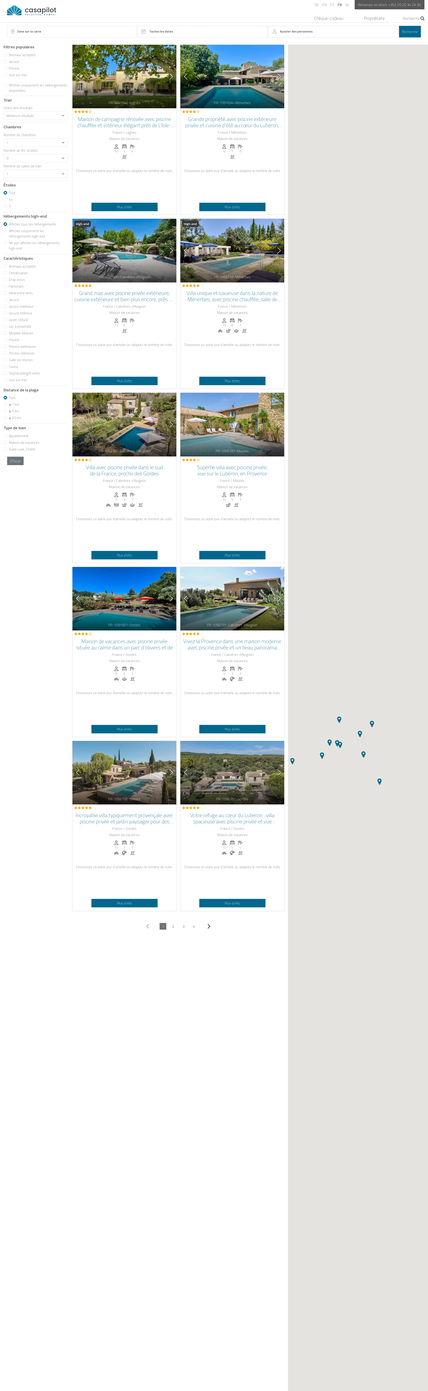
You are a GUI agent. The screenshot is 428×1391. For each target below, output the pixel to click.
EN (324, 4)
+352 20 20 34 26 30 (404, 4)
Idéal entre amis (21, 293)
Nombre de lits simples (21, 150)
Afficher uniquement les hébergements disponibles (38, 87)
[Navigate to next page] (208, 926)
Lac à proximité (20, 326)
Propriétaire (374, 18)
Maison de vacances (24, 442)
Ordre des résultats (18, 107)
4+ (11, 199)
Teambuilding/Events (24, 373)
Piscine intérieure (22, 353)
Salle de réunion (21, 359)
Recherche (410, 31)
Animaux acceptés (22, 54)
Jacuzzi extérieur (21, 306)
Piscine (14, 68)
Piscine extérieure (22, 346)
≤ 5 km (14, 411)
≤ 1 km (14, 404)
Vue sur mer (18, 75)
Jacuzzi (14, 61)
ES (332, 4)
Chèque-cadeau (328, 18)
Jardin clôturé (18, 319)
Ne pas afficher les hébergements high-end (34, 245)
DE (317, 4)
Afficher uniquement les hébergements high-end (27, 233)
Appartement (18, 435)
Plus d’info (124, 207)
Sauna (13, 366)
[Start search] (422, 18)
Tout (12, 192)
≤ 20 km (15, 417)
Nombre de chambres (20, 134)
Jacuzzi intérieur (20, 313)
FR (340, 4)
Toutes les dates (161, 31)
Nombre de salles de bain (22, 166)
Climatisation (18, 273)
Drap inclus (17, 279)
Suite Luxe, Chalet (22, 449)
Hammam (16, 286)
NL (347, 4)
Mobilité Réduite (21, 333)
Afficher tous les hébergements (32, 224)
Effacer (15, 461)
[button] (292, 761)
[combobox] (71, 31)
